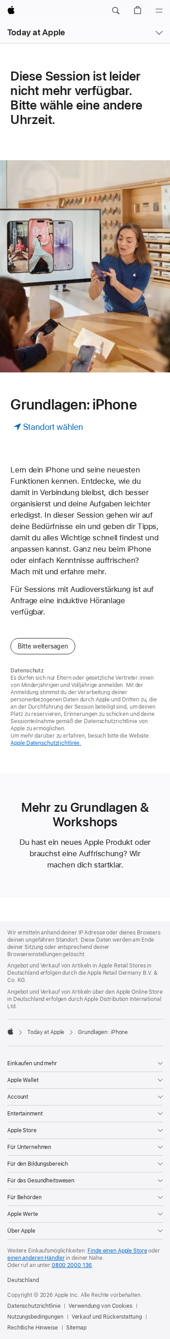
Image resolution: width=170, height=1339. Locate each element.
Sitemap (76, 1328)
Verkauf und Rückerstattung (107, 1317)
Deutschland (23, 1280)
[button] (115, 11)
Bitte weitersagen (43, 646)
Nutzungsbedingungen (35, 1317)
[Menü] (159, 11)
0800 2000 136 (72, 1265)
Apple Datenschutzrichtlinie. (45, 743)
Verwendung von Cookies (100, 1306)
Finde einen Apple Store (117, 1251)
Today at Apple (36, 32)
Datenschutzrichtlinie (33, 1306)
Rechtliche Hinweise (32, 1328)
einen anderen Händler (35, 1258)
